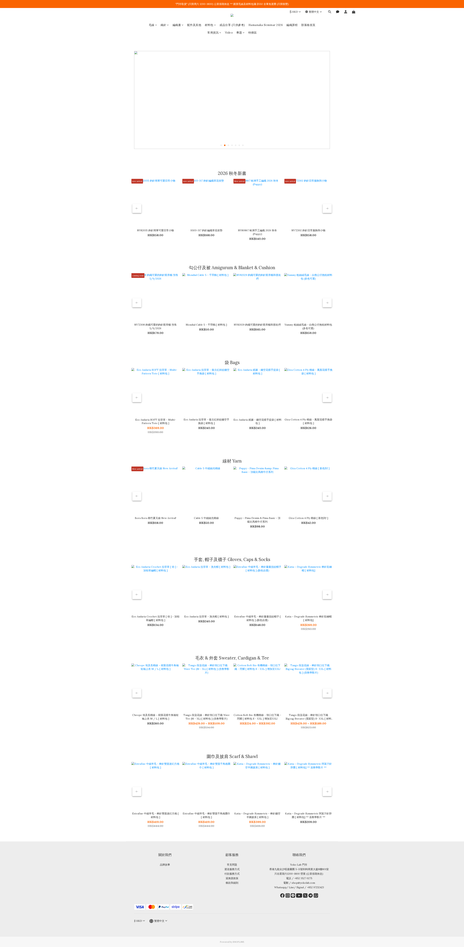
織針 (163, 25)
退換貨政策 (232, 878)
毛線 (151, 25)
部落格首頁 (308, 25)
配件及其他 (194, 25)
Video (229, 32)
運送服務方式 (232, 869)
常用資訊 (213, 32)
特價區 (252, 32)
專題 (239, 32)
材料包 (209, 25)
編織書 (177, 25)
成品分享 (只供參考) (232, 25)
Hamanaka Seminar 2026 (265, 25)
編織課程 (292, 25)
